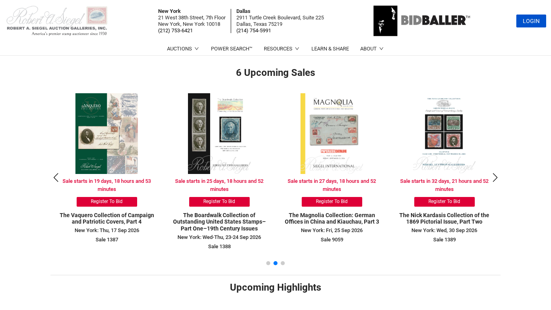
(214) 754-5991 (253, 30)
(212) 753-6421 (175, 30)
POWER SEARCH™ (232, 49)
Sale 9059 (332, 240)
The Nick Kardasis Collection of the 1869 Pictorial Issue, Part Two (444, 218)
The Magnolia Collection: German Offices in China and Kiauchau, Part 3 (332, 218)
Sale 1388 (219, 246)
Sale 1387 (107, 240)
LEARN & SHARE (330, 49)
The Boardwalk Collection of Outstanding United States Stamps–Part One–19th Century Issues (219, 222)
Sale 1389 (444, 240)
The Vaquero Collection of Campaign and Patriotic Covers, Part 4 (107, 218)
